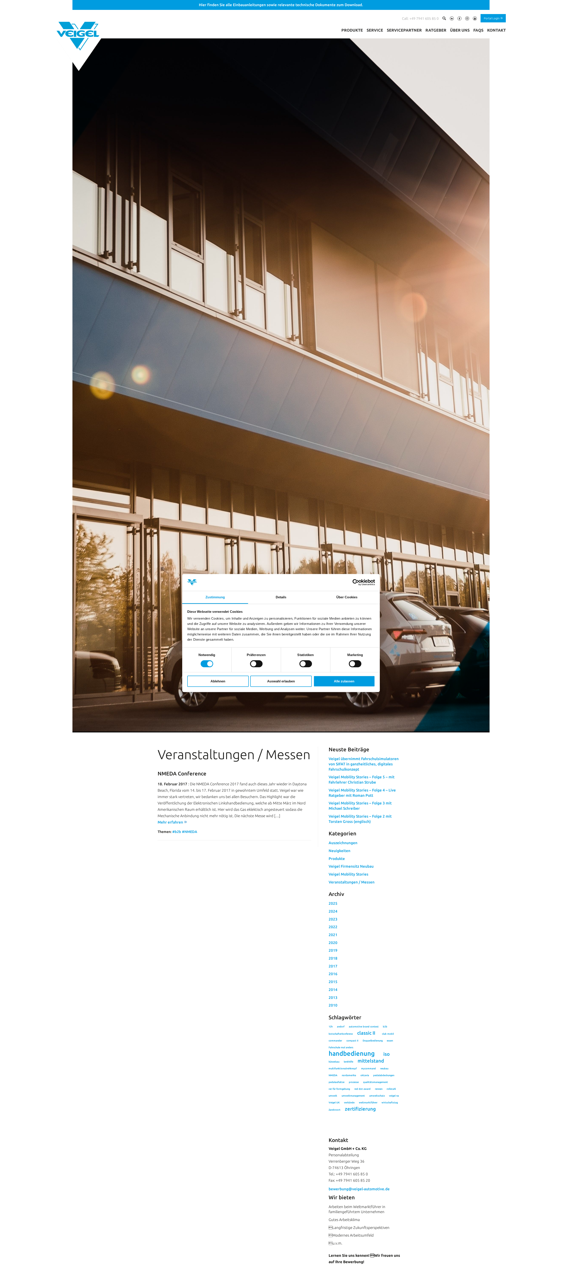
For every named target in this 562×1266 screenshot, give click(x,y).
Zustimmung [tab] (215, 597)
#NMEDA (189, 832)
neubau (384, 1068)
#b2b (176, 832)
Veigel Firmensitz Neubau (351, 866)
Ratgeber (435, 30)
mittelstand (371, 1060)
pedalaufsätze (336, 1082)
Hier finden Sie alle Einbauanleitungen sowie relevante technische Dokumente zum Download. (281, 5)
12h (331, 1026)
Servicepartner (404, 30)
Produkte (352, 30)
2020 (333, 943)
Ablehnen (218, 681)
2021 (333, 935)
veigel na (394, 1095)
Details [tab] (281, 597)
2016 (333, 974)
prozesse (354, 1082)
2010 (333, 1005)
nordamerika (349, 1075)
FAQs (478, 30)
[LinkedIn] (452, 19)
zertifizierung (360, 1108)
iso (386, 1054)
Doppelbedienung (373, 1040)
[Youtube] (475, 19)
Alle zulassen (344, 681)
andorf (340, 1026)
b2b (385, 1026)
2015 (333, 982)
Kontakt (496, 30)
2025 (333, 903)
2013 (333, 997)
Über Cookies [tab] (346, 597)
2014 (333, 989)
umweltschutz (377, 1095)
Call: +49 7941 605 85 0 (420, 18)
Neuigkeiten (339, 851)
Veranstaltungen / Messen (352, 882)
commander (335, 1040)
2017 (333, 966)
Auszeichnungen (343, 843)
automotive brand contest (364, 1026)
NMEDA (333, 1075)
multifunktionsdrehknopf (343, 1068)
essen (390, 1040)
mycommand (368, 1068)
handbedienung (352, 1053)
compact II (352, 1040)
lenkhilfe (348, 1061)
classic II (366, 1033)
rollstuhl (391, 1089)
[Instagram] (467, 19)
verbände (349, 1102)
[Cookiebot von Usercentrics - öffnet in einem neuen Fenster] (356, 582)
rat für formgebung (339, 1089)
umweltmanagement (353, 1095)
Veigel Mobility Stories (348, 874)
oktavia (364, 1075)
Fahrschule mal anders (341, 1047)
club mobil (388, 1033)
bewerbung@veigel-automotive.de (359, 1189)
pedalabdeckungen (383, 1075)
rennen (378, 1089)
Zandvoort (334, 1109)
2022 (333, 927)
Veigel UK (334, 1102)
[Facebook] (459, 19)
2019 (333, 950)
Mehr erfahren (170, 822)
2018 (333, 958)
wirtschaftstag (390, 1102)
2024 (333, 911)
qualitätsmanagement (375, 1082)
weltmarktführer (368, 1102)
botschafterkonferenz (341, 1033)
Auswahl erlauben (281, 681)
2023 (333, 919)
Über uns (460, 30)
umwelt (333, 1095)
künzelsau (334, 1061)
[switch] (256, 663)
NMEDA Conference (182, 774)
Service (375, 30)
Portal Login (491, 18)
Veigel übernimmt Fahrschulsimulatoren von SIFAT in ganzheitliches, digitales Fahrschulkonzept (364, 764)
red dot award (362, 1089)
